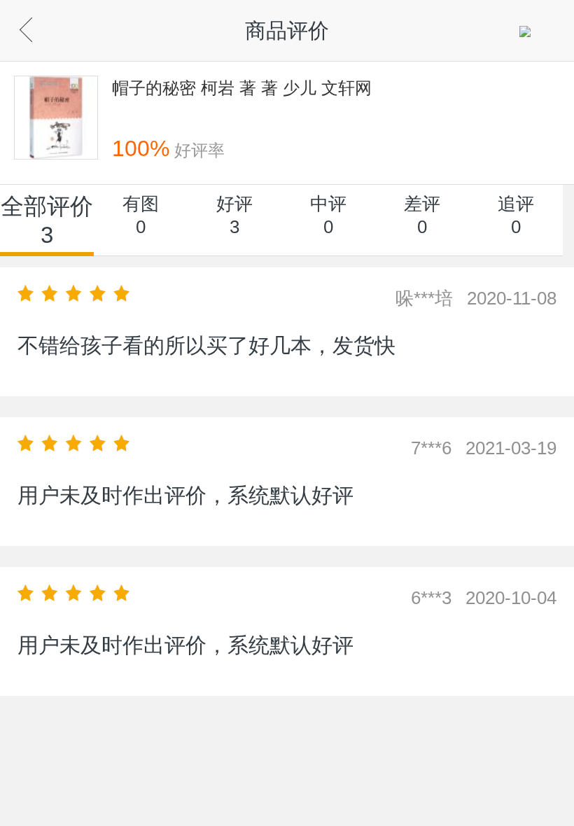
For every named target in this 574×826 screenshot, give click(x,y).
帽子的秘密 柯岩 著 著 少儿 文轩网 (242, 87)
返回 (49, 26)
